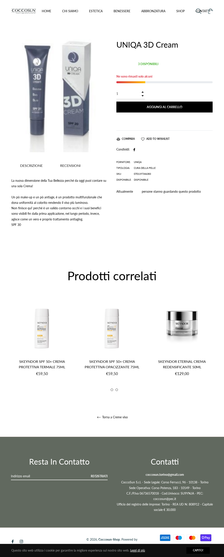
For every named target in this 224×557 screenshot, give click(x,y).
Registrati (99, 476)
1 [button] (107, 390)
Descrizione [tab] (31, 165)
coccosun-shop (109, 539)
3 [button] (117, 390)
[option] (42, 342)
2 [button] (112, 390)
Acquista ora (164, 120)
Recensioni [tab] (70, 165)
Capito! (198, 550)
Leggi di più (137, 550)
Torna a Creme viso (114, 417)
